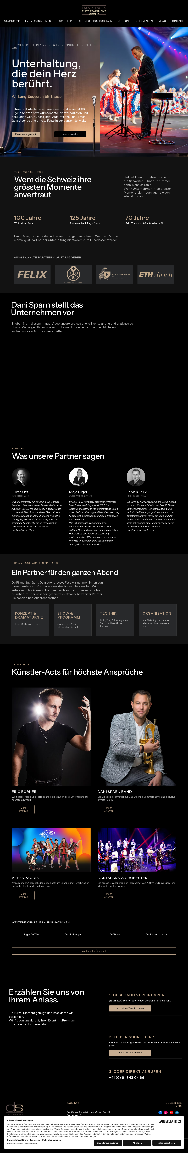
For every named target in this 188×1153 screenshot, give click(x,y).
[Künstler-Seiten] (73, 21)
